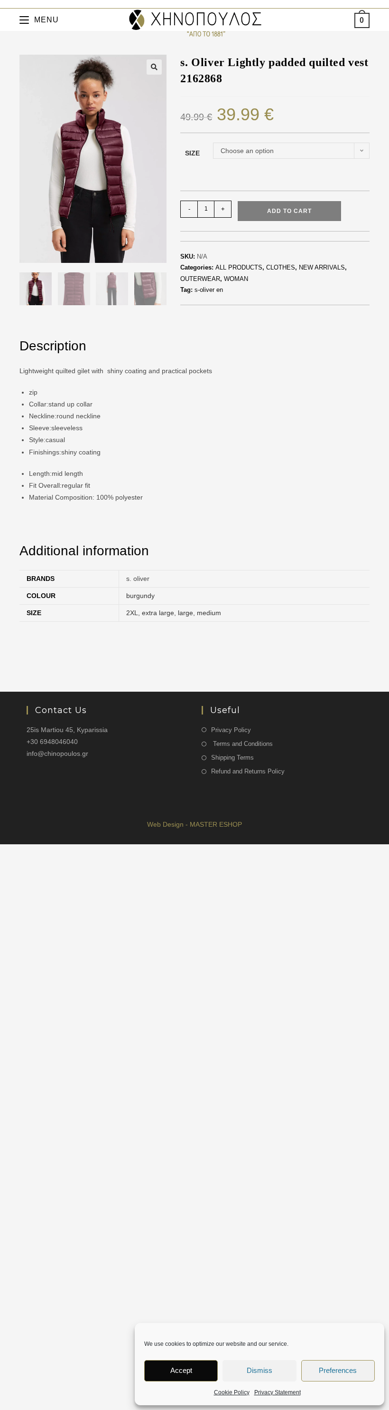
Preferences (338, 1370)
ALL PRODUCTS (238, 267)
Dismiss (259, 1370)
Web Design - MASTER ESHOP (194, 824)
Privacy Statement (277, 1392)
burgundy (140, 595)
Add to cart (289, 211)
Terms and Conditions (242, 743)
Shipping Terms (232, 757)
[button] (154, 67)
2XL (132, 613)
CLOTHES (280, 267)
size (192, 153)
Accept (181, 1370)
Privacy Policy (231, 730)
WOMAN (236, 278)
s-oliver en (208, 289)
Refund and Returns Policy (248, 771)
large (185, 613)
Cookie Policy (232, 1392)
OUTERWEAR (200, 278)
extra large (158, 613)
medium (209, 613)
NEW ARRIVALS (322, 267)
